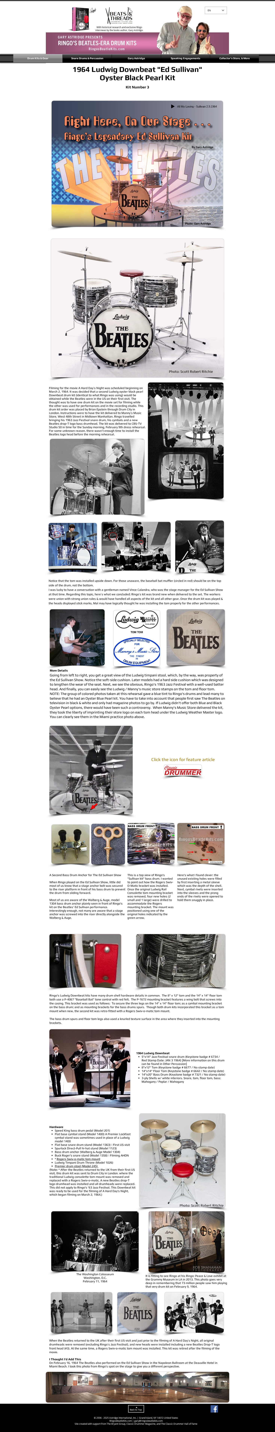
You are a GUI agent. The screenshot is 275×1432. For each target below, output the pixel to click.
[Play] (173, 106)
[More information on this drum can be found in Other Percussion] (183, 1062)
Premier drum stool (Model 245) (76, 1166)
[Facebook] (214, 1409)
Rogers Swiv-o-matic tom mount (78, 1159)
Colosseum (106, 1274)
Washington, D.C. (95, 1278)
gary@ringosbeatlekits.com (148, 1420)
